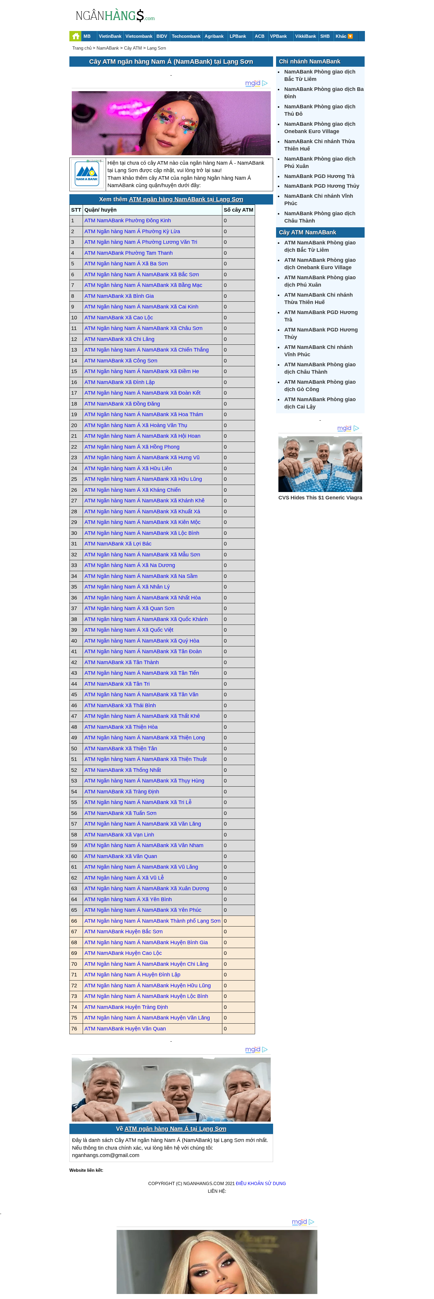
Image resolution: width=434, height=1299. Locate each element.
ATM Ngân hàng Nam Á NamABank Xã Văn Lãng (142, 824)
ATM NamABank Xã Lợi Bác (117, 544)
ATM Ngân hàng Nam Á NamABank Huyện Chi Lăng (146, 964)
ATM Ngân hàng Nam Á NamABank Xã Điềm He (141, 371)
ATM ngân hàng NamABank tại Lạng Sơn (186, 199)
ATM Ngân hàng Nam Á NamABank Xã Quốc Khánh (146, 619)
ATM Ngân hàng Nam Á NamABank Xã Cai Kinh (141, 307)
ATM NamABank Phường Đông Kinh (127, 220)
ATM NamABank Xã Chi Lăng (119, 339)
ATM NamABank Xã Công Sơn (120, 361)
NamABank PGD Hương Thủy (321, 186)
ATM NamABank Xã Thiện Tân (120, 748)
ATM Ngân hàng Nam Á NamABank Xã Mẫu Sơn (142, 555)
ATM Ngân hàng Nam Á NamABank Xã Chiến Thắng (146, 350)
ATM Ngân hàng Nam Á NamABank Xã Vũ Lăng (141, 867)
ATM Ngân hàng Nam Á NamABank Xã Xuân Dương (146, 888)
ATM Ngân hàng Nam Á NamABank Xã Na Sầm (141, 576)
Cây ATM (133, 47)
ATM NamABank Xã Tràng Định (121, 792)
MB (87, 36)
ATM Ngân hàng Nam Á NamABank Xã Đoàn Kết (142, 393)
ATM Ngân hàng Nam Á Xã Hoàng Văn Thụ (135, 425)
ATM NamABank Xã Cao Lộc (118, 318)
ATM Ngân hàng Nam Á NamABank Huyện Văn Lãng (147, 1018)
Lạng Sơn (156, 47)
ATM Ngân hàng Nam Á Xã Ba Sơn (126, 264)
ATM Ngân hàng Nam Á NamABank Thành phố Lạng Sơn (152, 921)
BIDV (161, 36)
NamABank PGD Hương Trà (319, 176)
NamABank (108, 47)
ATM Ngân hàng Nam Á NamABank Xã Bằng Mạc (143, 285)
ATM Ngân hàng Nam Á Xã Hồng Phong (132, 447)
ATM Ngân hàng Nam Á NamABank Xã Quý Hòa (141, 641)
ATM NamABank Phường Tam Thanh (128, 253)
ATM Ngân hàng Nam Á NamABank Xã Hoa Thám (143, 414)
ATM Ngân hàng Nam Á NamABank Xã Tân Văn (141, 694)
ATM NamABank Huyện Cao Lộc (123, 953)
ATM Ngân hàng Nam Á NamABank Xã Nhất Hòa (142, 598)
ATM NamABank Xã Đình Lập (119, 382)
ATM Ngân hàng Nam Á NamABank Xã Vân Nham (143, 845)
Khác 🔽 (344, 36)
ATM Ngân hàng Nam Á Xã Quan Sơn (129, 608)
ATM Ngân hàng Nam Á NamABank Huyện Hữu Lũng (147, 985)
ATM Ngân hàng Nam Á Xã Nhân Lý (127, 587)
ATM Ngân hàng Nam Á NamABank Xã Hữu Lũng (143, 479)
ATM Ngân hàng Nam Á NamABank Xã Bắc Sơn (141, 274)
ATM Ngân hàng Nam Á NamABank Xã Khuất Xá (142, 511)
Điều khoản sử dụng (261, 1183)
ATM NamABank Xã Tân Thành (121, 662)
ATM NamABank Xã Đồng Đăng (122, 404)
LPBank (238, 36)
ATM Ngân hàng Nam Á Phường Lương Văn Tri (140, 242)
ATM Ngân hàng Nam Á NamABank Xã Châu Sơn (143, 328)
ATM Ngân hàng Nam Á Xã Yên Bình (128, 899)
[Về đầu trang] (428, 1291)
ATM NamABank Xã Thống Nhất (122, 770)
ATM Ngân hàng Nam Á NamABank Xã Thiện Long (144, 738)
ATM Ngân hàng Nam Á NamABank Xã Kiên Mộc (142, 522)
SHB (325, 36)
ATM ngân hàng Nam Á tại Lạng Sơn (175, 1128)
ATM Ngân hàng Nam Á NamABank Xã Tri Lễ (138, 802)
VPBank (278, 36)
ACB (260, 36)
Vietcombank (138, 36)
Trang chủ (82, 47)
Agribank (214, 36)
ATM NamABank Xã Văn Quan (120, 856)
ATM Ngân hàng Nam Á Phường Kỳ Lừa (132, 231)
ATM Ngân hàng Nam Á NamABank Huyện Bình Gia (146, 942)
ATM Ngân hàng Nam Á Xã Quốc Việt (128, 630)
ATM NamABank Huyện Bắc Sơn (123, 931)
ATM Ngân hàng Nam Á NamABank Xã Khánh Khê (144, 501)
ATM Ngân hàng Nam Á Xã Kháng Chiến (132, 490)
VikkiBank (305, 36)
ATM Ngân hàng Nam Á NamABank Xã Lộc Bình (141, 533)
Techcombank (186, 36)
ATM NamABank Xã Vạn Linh (119, 835)
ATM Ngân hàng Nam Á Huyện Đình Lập (132, 975)
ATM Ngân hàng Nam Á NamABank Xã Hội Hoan (142, 436)
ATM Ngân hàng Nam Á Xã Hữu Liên (128, 468)
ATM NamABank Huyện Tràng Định (126, 1007)
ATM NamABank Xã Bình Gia (119, 296)
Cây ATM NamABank (307, 232)
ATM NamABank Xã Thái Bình (120, 705)
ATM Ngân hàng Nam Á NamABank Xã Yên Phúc (142, 910)
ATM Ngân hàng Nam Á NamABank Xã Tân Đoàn (143, 651)
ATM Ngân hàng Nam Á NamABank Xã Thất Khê (142, 716)
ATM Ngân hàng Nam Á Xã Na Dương (129, 565)
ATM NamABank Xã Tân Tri (117, 684)
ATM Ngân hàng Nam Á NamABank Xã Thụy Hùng (144, 781)
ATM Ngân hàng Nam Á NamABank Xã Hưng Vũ (142, 457)
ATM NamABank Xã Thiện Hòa (121, 727)
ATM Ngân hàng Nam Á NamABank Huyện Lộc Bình (146, 996)
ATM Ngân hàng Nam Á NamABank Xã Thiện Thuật (145, 759)
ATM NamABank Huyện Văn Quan (125, 1029)
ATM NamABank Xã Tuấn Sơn (120, 813)
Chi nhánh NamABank (309, 61)
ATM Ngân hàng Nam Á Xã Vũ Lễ (124, 878)
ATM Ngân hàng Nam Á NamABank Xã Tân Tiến (141, 673)
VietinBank (110, 36)
